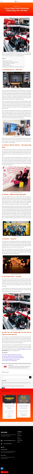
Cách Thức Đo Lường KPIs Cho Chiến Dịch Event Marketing (12, 356)
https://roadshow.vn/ (22, 349)
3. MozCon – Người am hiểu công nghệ (8, 63)
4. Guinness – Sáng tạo (6, 64)
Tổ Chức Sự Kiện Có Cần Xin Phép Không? (9, 360)
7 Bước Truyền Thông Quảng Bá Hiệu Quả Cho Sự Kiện (11, 354)
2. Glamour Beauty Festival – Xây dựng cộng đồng (10, 62)
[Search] (30, 377)
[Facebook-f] (2, 388)
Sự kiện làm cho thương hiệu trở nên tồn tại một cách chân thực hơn (12, 66)
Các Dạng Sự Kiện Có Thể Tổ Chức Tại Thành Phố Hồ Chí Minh (13, 357)
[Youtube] (4, 388)
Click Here (9, 416)
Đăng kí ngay (24, 415)
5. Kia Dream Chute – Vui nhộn (7, 65)
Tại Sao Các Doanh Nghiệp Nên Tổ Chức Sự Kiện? (11, 359)
